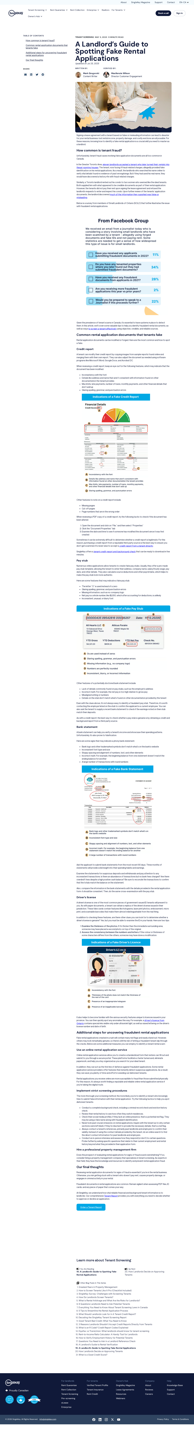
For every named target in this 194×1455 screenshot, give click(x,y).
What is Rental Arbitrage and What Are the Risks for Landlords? (109, 1300)
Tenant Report (111, 1196)
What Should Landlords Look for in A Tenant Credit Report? (107, 1314)
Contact (171, 2)
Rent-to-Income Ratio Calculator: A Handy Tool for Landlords (108, 1334)
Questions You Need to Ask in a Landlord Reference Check (107, 1341)
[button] (25, 74)
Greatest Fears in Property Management (98, 1287)
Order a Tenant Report (91, 1207)
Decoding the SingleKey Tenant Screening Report (102, 1317)
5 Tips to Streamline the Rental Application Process (103, 1310)
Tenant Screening (84, 37)
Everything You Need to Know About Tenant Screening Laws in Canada (113, 1307)
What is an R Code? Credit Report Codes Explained (103, 1327)
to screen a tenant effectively (102, 328)
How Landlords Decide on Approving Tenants (101, 1351)
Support (158, 2)
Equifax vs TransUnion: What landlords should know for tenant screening (114, 1331)
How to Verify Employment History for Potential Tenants (106, 1337)
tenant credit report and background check (114, 551)
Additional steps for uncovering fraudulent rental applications (46, 54)
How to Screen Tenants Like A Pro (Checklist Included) (105, 1290)
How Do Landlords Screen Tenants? (96, 1297)
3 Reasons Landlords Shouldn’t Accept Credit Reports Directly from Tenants (115, 1324)
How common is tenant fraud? (40, 40)
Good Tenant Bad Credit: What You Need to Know (103, 1321)
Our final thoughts (34, 60)
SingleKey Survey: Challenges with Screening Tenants (105, 1293)
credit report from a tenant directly (136, 546)
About (124, 2)
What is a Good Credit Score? (93, 1354)
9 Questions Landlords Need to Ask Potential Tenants (104, 1304)
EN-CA (182, 2)
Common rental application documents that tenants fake (47, 46)
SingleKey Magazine (140, 2)
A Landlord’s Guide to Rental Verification (98, 1344)
